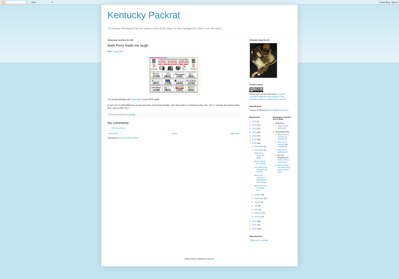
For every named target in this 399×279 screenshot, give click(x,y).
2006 (254, 225)
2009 (254, 140)
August (257, 202)
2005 (254, 229)
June (256, 209)
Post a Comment (118, 128)
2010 (254, 136)
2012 (254, 128)
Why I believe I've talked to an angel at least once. (284, 168)
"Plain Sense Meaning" (283, 127)
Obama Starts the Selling (260, 162)
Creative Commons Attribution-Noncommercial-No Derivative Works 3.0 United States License (267, 97)
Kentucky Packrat (144, 15)
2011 (254, 132)
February (258, 213)
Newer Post (113, 133)
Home (174, 133)
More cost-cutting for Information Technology (260, 178)
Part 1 (280, 160)
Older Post (234, 133)
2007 (254, 221)
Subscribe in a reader (259, 240)
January (258, 217)
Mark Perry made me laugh (259, 155)
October (258, 195)
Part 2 (286, 160)
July (256, 206)
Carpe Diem (118, 51)
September (259, 198)
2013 (254, 125)
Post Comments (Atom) (129, 138)
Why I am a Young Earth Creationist (283, 144)
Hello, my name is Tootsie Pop (260, 188)
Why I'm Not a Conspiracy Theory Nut (283, 136)
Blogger (211, 259)
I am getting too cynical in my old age (260, 169)
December (259, 146)
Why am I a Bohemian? (282, 151)
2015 (254, 121)
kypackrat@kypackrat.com (277, 110)
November (259, 150)
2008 (254, 143)
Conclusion (282, 162)
